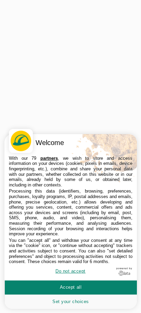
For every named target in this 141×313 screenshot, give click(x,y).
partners (49, 158)
